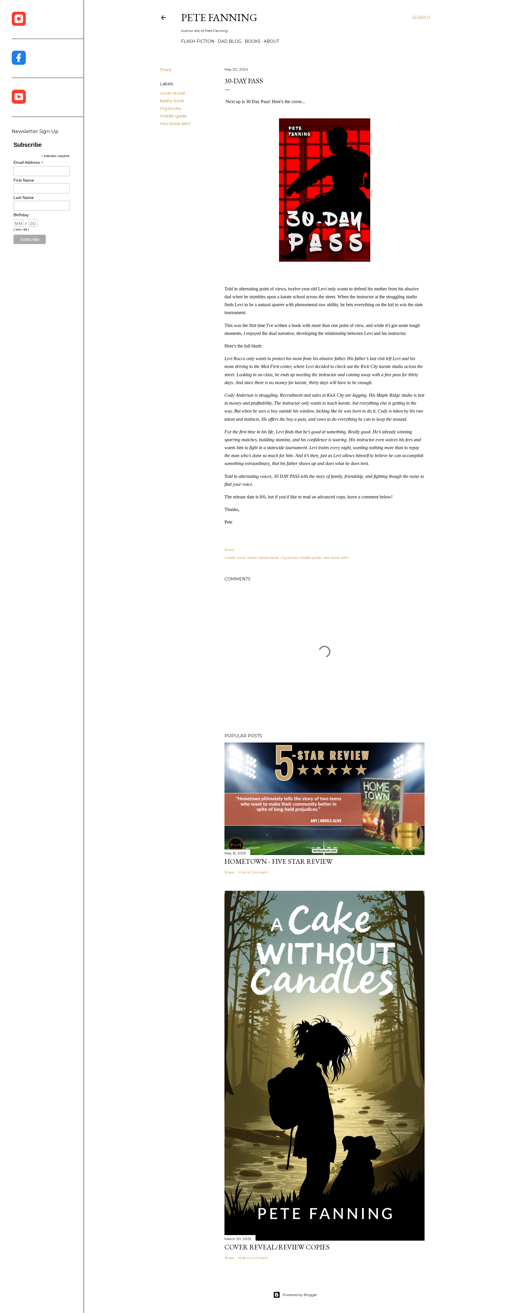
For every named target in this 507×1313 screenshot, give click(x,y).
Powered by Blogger (300, 1294)
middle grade (173, 116)
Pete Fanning (219, 17)
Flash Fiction (197, 41)
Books (253, 41)
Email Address (28, 162)
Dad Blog (229, 41)
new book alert (175, 123)
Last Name (23, 197)
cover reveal (172, 93)
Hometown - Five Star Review (278, 861)
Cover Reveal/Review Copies (276, 1246)
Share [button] (166, 69)
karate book (172, 100)
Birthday (21, 214)
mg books (170, 108)
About (271, 41)
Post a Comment (253, 872)
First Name (23, 180)
